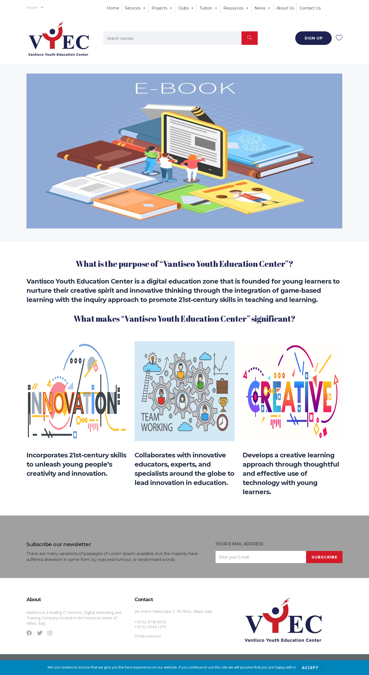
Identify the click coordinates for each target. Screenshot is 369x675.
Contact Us (310, 8)
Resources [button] (233, 8)
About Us (285, 8)
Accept (310, 667)
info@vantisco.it (148, 636)
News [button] (259, 8)
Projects (159, 8)
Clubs (183, 8)
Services (132, 8)
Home (113, 8)
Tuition (206, 8)
